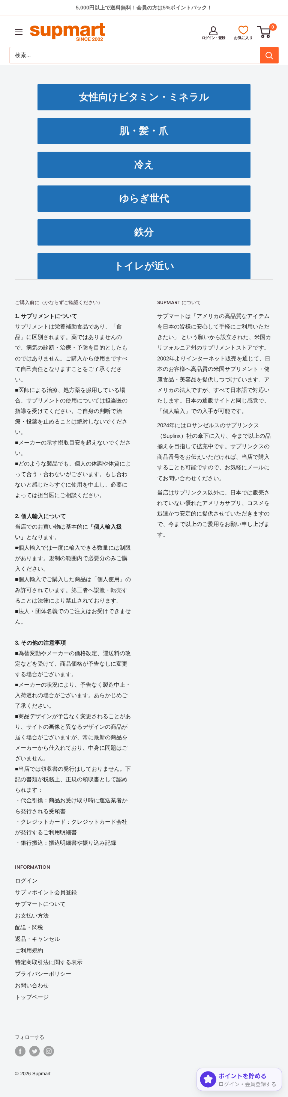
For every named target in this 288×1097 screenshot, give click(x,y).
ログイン (26, 880)
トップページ (32, 997)
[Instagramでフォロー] (49, 1051)
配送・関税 (29, 927)
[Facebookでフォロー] (20, 1051)
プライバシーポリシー (43, 973)
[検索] (269, 55)
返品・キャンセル (37, 939)
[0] (264, 32)
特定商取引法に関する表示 (48, 962)
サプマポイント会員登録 (46, 892)
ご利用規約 (29, 950)
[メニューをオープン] (18, 32)
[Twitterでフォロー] (34, 1051)
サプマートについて (40, 904)
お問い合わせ (32, 985)
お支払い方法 (32, 915)
